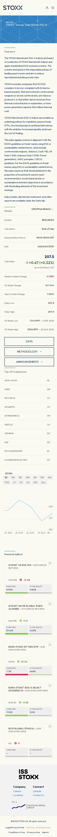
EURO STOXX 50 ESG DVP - (26, 648)
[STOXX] (13, 7)
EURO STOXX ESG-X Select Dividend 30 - (28, 689)
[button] (47, 8)
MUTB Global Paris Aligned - (26, 607)
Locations (18, 795)
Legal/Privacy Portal (15, 827)
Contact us (38, 795)
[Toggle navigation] (52, 8)
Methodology (27, 351)
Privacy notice (33, 832)
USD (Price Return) (41, 208)
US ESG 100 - (27, 567)
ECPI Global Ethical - (24, 730)
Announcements (27, 361)
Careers (17, 791)
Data (29, 341)
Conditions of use (16, 832)
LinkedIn (37, 791)
